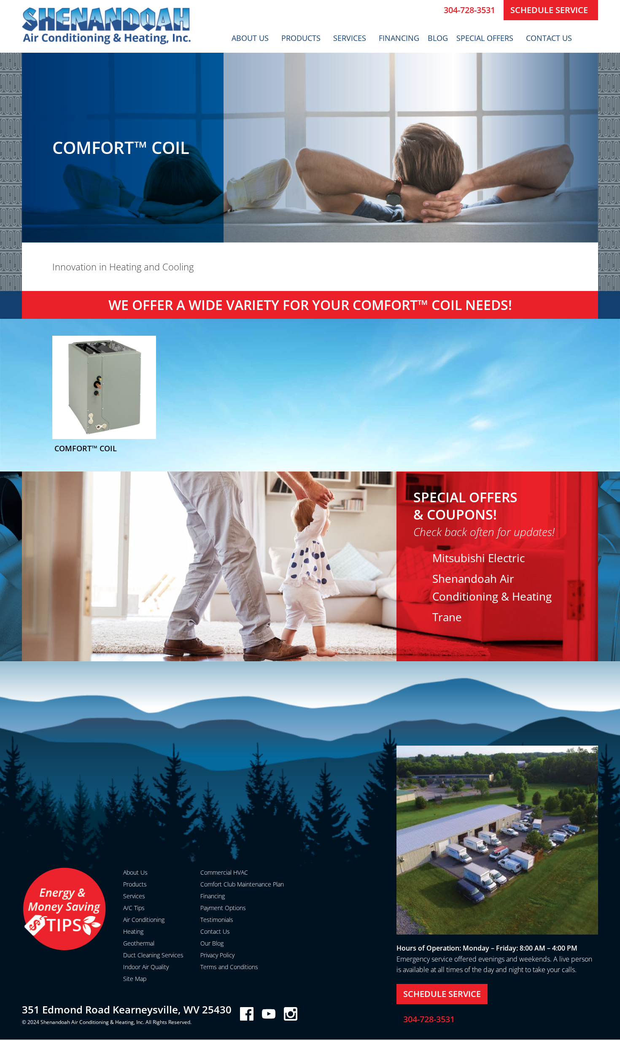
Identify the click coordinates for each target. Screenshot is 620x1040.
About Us (250, 38)
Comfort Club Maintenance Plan (242, 884)
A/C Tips (134, 908)
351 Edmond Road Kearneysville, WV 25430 (127, 1009)
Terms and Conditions (229, 967)
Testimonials (216, 920)
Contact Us (549, 38)
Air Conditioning (143, 920)
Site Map (134, 979)
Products (301, 38)
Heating (133, 931)
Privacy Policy (217, 955)
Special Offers (484, 38)
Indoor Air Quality (146, 967)
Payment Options (223, 908)
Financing (399, 38)
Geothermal (138, 943)
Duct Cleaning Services (153, 955)
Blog (438, 38)
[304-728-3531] (434, 10)
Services (349, 38)
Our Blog (212, 943)
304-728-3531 (469, 10)
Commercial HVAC (224, 872)
